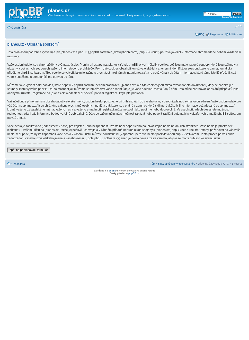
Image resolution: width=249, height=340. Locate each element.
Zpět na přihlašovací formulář (28, 150)
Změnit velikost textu (238, 26)
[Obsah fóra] (27, 12)
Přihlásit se (235, 34)
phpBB (112, 170)
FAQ (202, 34)
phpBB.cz (133, 173)
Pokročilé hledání (232, 17)
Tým (152, 163)
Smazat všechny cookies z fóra (176, 163)
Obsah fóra (18, 27)
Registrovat (216, 34)
